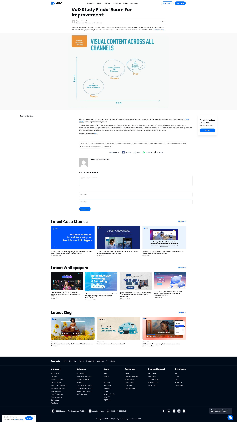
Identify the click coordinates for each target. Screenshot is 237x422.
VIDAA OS (107, 400)
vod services (83, 143)
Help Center (152, 373)
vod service (110, 143)
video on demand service (97, 143)
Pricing (107, 3)
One (65, 361)
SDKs (177, 376)
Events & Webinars (131, 376)
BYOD (177, 379)
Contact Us (55, 400)
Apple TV (107, 382)
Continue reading (159, 30)
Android (106, 376)
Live (70, 361)
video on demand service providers (176, 143)
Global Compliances (58, 388)
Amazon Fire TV (109, 394)
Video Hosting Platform (85, 388)
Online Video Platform (84, 391)
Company (133, 3)
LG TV (106, 391)
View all (181, 222)
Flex (75, 361)
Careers (54, 376)
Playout (81, 361)
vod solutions (107, 146)
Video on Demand (83, 379)
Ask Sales (180, 3)
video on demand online (156, 143)
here (95, 134)
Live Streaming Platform (85, 385)
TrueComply (90, 361)
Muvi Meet (100, 361)
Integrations (179, 385)
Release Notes (153, 382)
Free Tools (128, 385)
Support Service (153, 379)
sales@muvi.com (98, 411)
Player (112, 361)
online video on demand (140, 143)
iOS (105, 379)
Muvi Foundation (57, 394)
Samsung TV (108, 388)
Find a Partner (56, 382)
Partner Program (57, 379)
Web (105, 373)
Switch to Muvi (130, 388)
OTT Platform (81, 373)
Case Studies (129, 382)
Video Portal (152, 385)
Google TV (107, 385)
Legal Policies (56, 391)
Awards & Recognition (58, 385)
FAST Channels (82, 394)
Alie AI (99, 3)
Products (90, 3)
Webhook (178, 382)
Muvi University (56, 397)
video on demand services (124, 143)
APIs (176, 373)
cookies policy (18, 419)
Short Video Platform (84, 376)
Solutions (116, 3)
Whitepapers (129, 379)
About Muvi (55, 373)
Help (125, 3)
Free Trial (166, 3)
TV (107, 361)
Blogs (127, 373)
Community (152, 376)
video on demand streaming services (90, 146)
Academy (80, 382)
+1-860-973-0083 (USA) (118, 411)
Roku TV (107, 397)
